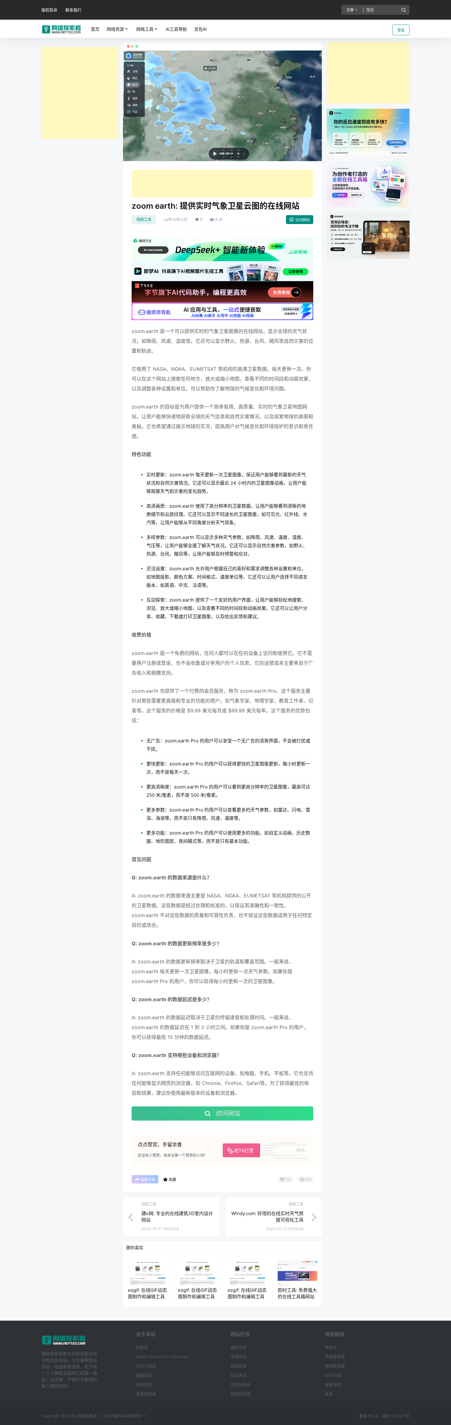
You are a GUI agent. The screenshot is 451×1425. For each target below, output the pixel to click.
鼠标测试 (144, 1384)
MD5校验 (333, 1375)
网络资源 (115, 29)
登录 (401, 30)
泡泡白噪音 (240, 1384)
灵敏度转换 (335, 1356)
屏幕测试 (333, 1384)
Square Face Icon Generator (163, 1356)
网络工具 (144, 29)
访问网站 (302, 220)
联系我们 (73, 9)
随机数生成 (335, 1365)
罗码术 (331, 1347)
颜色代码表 (240, 1393)
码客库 (142, 1347)
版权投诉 (49, 9)
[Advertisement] (79, 93)
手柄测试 (238, 1356)
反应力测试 (146, 1365)
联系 (329, 1393)
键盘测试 (144, 1375)
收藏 (172, 1179)
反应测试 (238, 1375)
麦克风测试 (146, 1393)
